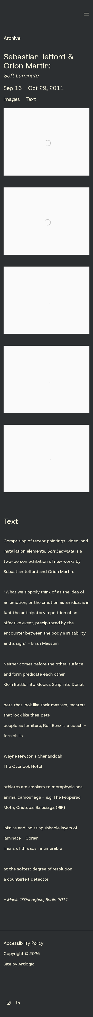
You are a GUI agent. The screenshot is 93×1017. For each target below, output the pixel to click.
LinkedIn (18, 1003)
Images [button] (12, 99)
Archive (12, 38)
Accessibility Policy (23, 943)
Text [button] (31, 99)
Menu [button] (85, 14)
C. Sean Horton (37, 14)
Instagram (9, 1003)
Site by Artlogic (19, 964)
